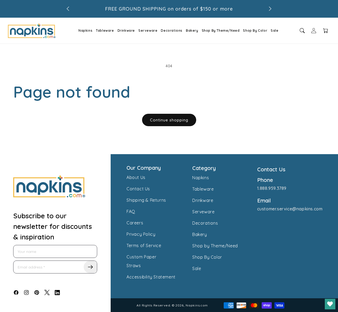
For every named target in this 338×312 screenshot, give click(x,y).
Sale (274, 30)
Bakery (192, 30)
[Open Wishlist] (330, 304)
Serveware (147, 30)
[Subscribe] (90, 267)
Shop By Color (255, 30)
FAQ (130, 211)
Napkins (85, 30)
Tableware (105, 30)
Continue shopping (169, 119)
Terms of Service (143, 245)
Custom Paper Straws (141, 261)
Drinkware (126, 30)
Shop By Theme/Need (221, 30)
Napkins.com (197, 305)
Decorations (171, 30)
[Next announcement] (270, 9)
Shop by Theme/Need (215, 245)
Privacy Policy (140, 234)
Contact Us (138, 188)
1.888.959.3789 (272, 188)
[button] (83, 30)
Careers (134, 222)
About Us (135, 177)
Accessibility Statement (151, 277)
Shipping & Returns (146, 200)
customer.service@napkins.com (290, 208)
